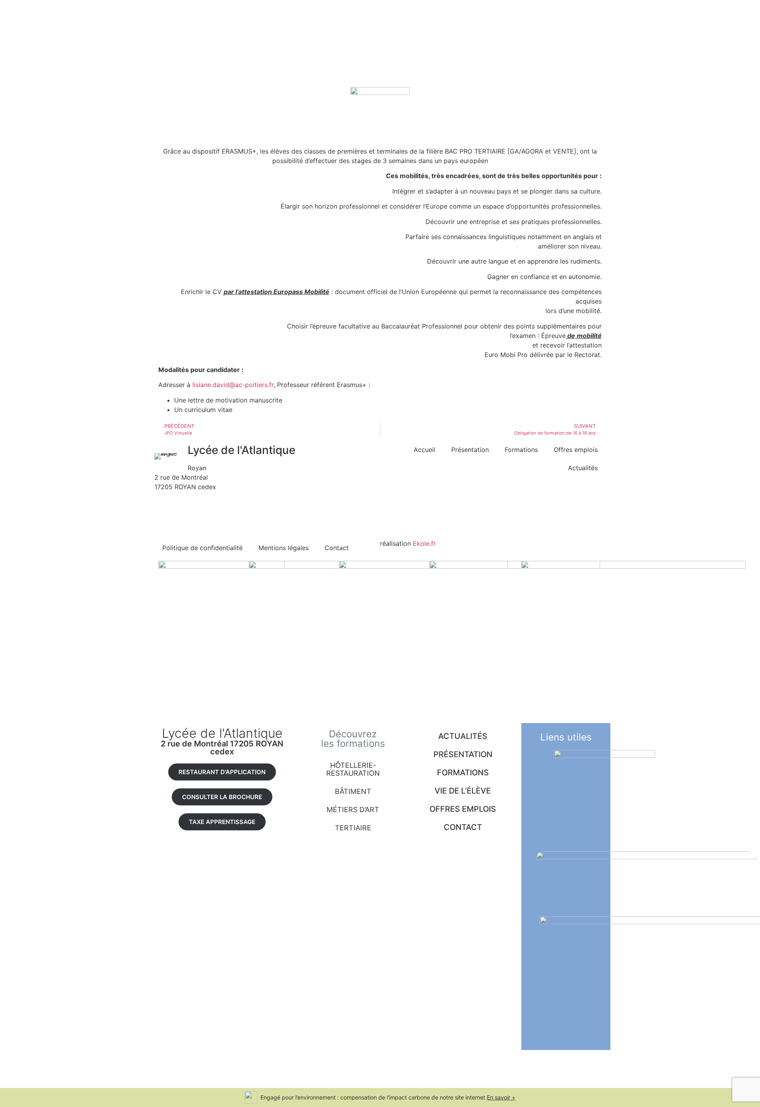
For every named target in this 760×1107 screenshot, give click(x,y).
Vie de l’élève (463, 791)
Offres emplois (576, 450)
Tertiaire (353, 828)
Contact (337, 548)
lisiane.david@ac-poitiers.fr (233, 385)
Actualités (583, 468)
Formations (521, 450)
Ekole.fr (424, 543)
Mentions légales (283, 548)
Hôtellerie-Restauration (353, 769)
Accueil (424, 450)
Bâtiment (353, 791)
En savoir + (501, 1097)
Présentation (470, 450)
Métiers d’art (353, 809)
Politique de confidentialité (202, 548)
